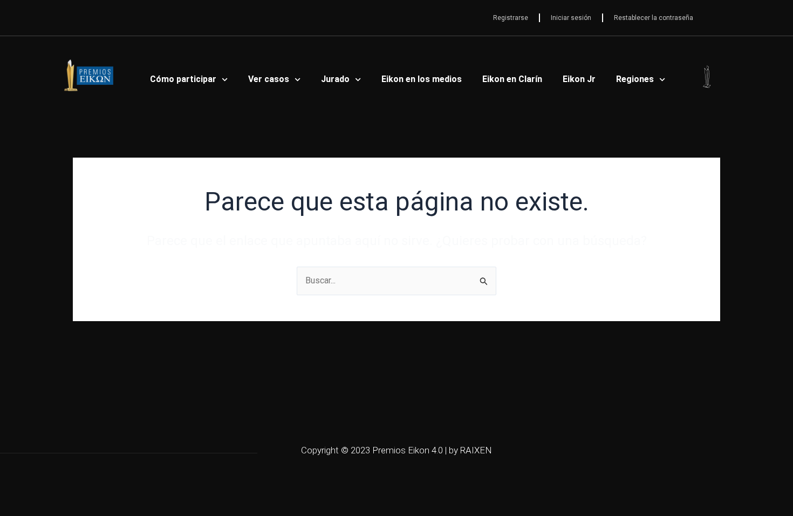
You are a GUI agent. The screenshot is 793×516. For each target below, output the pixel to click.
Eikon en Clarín (512, 79)
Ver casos (268, 79)
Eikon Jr (579, 79)
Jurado (335, 79)
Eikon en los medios (421, 79)
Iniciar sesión (571, 18)
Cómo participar (183, 79)
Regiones (635, 79)
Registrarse (510, 18)
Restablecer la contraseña (653, 18)
